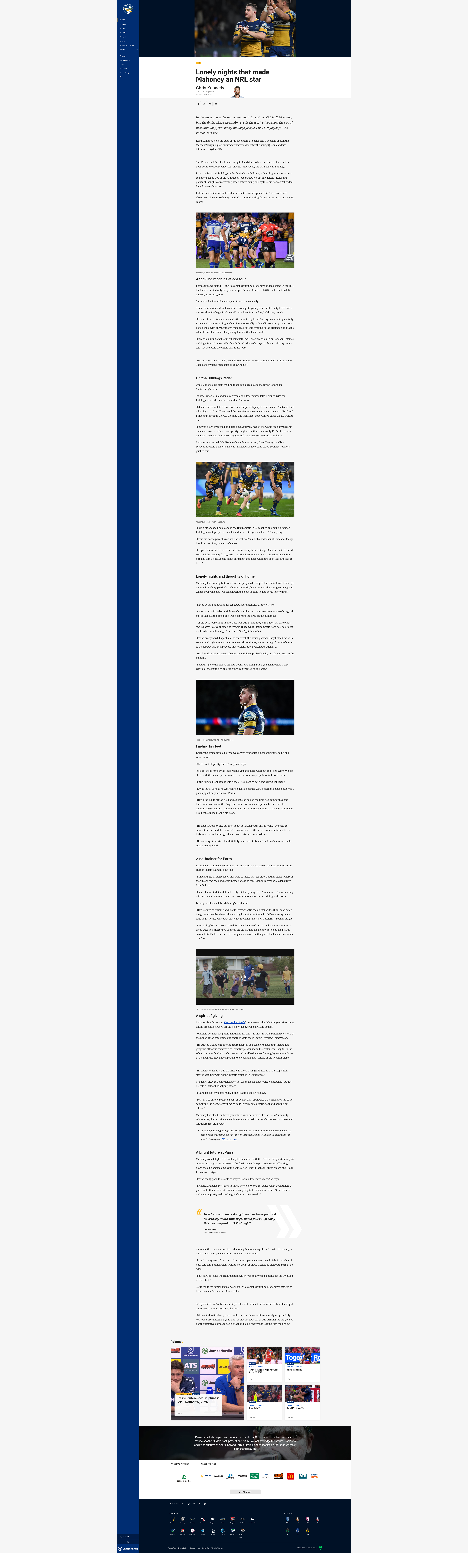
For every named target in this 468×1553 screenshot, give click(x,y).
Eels (198, 63)
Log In (126, 1542)
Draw (123, 28)
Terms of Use (172, 1548)
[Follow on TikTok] (189, 1503)
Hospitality (124, 73)
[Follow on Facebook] (194, 1503)
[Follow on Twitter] (199, 1503)
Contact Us (205, 1548)
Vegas (122, 77)
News (123, 20)
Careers (192, 1548)
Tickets (123, 56)
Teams (123, 37)
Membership (125, 60)
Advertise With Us (217, 1548)
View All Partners (245, 1492)
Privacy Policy (182, 1548)
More (123, 50)
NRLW (122, 41)
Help (198, 1548)
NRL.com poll (229, 1139)
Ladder (123, 33)
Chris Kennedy (210, 88)
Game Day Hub (127, 45)
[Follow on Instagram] (205, 1503)
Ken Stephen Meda (234, 1022)
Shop (122, 64)
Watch (123, 24)
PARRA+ (123, 68)
